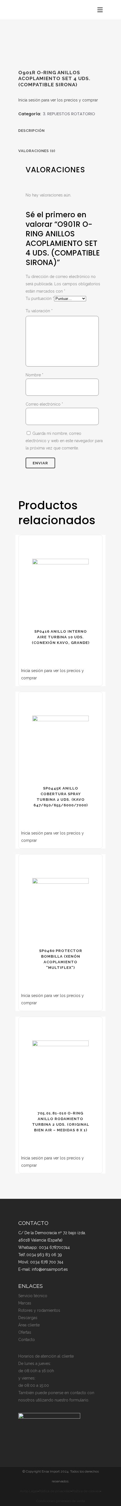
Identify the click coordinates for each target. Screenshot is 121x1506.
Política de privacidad (55, 1491)
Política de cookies (86, 1491)
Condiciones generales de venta (60, 1501)
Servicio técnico (32, 1296)
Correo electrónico (44, 404)
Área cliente (29, 1325)
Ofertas (24, 1332)
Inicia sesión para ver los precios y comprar (58, 100)
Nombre (34, 375)
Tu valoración (39, 311)
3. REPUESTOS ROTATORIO (69, 114)
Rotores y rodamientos (39, 1310)
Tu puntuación (40, 298)
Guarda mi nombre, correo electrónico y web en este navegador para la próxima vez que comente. (64, 440)
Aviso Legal (28, 1491)
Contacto (26, 1339)
